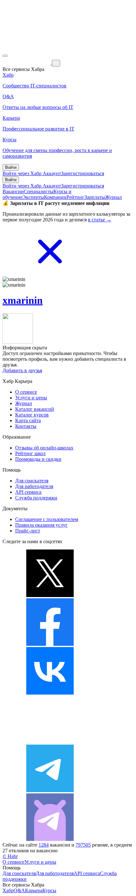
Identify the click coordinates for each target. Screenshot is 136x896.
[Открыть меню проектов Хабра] (5, 56)
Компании (55, 197)
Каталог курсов (32, 414)
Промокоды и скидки (38, 459)
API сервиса (28, 492)
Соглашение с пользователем (46, 519)
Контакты (25, 426)
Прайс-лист (27, 530)
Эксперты (33, 197)
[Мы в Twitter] (50, 595)
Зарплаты (94, 197)
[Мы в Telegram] (50, 790)
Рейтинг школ (30, 453)
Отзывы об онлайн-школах (44, 447)
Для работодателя (34, 486)
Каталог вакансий (34, 409)
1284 (44, 845)
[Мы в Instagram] (50, 741)
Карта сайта (28, 420)
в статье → (99, 219)
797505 (83, 845)
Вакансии (13, 191)
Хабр (8, 890)
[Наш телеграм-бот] (50, 839)
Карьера (33, 890)
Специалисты (38, 191)
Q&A (19, 890)
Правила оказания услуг (41, 525)
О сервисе (26, 392)
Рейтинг (75, 197)
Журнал (113, 197)
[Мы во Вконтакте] (50, 693)
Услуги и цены (31, 397)
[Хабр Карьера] (27, 63)
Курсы (49, 890)
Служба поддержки (36, 497)
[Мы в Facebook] (50, 644)
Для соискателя (31, 480)
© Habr (10, 856)
